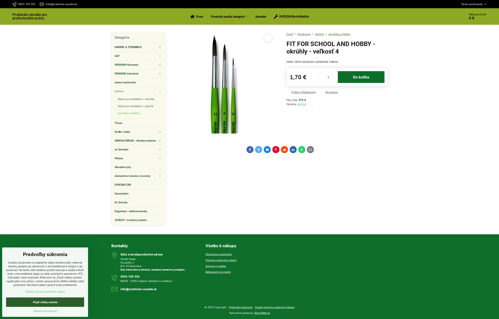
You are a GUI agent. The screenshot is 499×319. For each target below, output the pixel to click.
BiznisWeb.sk (262, 313)
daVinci (301, 104)
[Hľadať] (452, 16)
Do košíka (361, 77)
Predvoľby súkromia (241, 307)
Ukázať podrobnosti (45, 311)
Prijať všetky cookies (45, 302)
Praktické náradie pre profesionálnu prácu (30, 16)
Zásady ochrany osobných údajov (275, 307)
